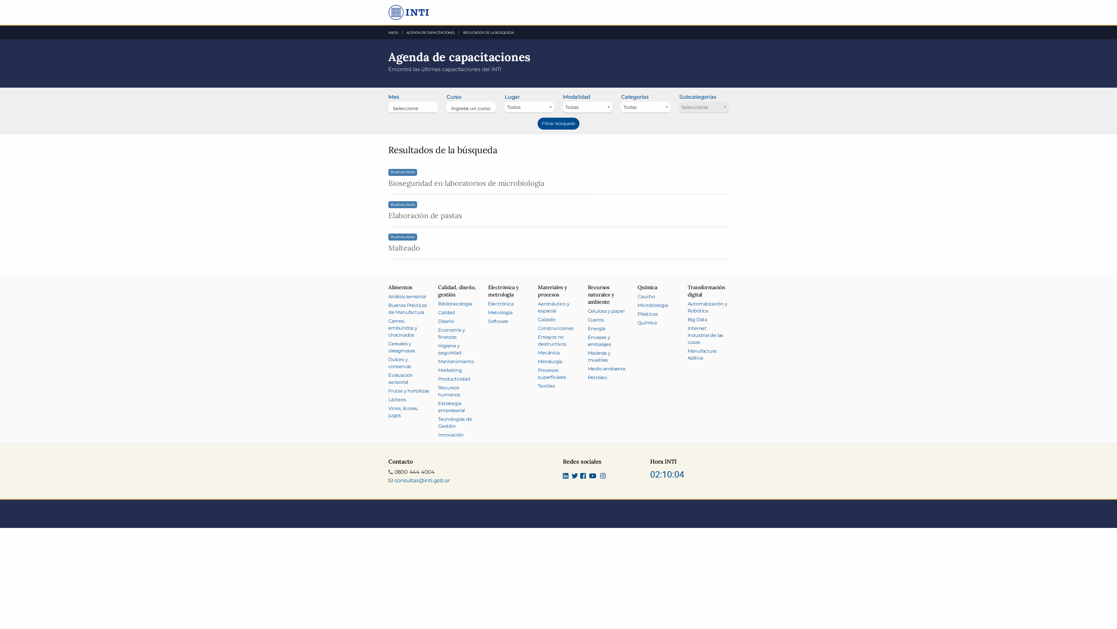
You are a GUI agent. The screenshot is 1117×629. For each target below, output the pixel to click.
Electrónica (501, 304)
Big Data (697, 319)
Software (498, 321)
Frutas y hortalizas (408, 391)
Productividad (454, 379)
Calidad (446, 312)
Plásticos (647, 314)
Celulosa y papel (606, 311)
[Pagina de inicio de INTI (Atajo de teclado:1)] (409, 12)
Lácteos (397, 399)
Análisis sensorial (407, 296)
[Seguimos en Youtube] (592, 476)
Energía (597, 328)
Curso (454, 97)
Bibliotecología (455, 304)
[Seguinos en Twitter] (575, 476)
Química (647, 323)
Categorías (635, 97)
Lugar (512, 97)
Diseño (446, 321)
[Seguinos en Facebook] (583, 476)
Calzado (547, 319)
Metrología (500, 312)
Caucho (646, 296)
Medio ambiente (607, 369)
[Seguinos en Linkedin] (565, 476)
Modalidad (576, 97)
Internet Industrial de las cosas (705, 335)
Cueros (596, 320)
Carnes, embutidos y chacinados (402, 328)
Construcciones (555, 328)
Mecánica (548, 353)
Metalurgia (550, 361)
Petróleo (597, 377)
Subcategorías (697, 97)
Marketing (450, 370)
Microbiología (653, 305)
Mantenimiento (456, 361)
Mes (393, 97)
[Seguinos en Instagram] (603, 476)
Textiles (546, 386)
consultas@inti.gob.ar (422, 480)
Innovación (450, 435)
